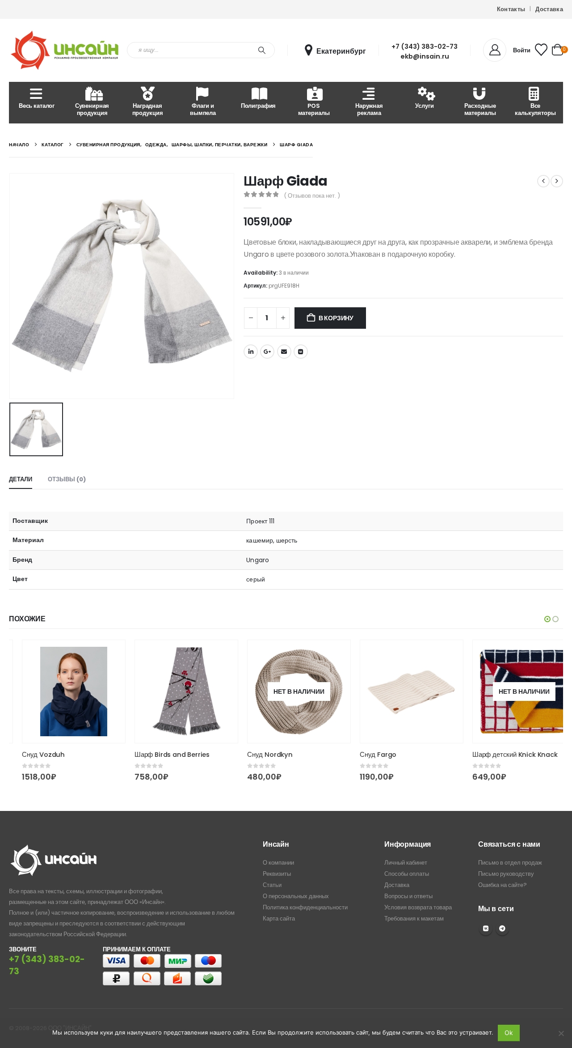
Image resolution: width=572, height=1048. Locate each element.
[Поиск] (261, 50)
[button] (547, 619)
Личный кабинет (405, 862)
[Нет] (560, 1033)
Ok (509, 1032)
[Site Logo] (65, 50)
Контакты (511, 9)
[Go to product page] (60, 691)
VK (485, 928)
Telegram (502, 928)
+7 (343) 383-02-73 (424, 46)
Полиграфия (258, 106)
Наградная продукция (147, 109)
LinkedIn (251, 351)
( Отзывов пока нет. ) (312, 195)
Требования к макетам (414, 918)
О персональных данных (296, 896)
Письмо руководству (506, 874)
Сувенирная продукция (92, 109)
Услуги (424, 106)
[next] (557, 181)
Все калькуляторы (535, 109)
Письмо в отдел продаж (510, 862)
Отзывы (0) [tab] (67, 479)
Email (284, 351)
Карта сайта (279, 918)
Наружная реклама (369, 109)
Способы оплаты (406, 874)
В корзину (336, 318)
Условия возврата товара (418, 907)
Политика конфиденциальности (305, 907)
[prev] (543, 181)
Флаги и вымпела (203, 109)
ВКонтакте (301, 351)
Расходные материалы (480, 109)
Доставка (549, 9)
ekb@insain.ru (424, 56)
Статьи (272, 885)
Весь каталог (37, 106)
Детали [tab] (20, 479)
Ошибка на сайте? (502, 885)
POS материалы (314, 109)
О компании (278, 862)
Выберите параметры (97, 655)
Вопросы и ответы (408, 896)
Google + (267, 351)
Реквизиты (277, 874)
